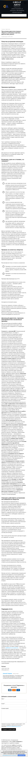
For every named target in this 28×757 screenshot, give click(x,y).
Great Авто (17, 3)
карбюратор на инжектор (11, 647)
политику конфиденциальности (13, 726)
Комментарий (5, 708)
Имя (2, 698)
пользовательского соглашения (10, 755)
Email (3, 703)
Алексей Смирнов (7, 673)
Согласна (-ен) (21, 755)
